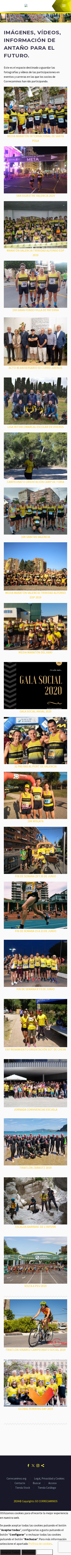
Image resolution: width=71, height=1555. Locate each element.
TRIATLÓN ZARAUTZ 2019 (35, 1167)
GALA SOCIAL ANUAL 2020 (35, 711)
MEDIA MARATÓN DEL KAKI (35, 652)
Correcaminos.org (16, 1478)
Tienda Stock (22, 1487)
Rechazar (28, 1552)
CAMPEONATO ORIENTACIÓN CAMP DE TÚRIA (35, 482)
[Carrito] (7, 5)
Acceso (52, 1483)
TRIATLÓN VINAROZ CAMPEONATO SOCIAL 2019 (35, 1350)
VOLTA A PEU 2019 (35, 1286)
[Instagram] (37, 1465)
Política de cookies (40, 1543)
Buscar (37, 1483)
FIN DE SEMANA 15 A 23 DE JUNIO (35, 931)
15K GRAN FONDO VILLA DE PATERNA (35, 310)
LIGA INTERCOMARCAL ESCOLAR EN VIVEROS (35, 427)
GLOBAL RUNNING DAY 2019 (35, 1409)
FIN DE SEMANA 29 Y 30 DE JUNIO (35, 876)
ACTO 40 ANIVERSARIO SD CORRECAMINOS (35, 368)
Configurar (44, 1552)
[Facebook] (28, 1465)
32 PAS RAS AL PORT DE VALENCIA (35, 766)
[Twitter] (33, 1465)
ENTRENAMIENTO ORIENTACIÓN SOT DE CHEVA (35, 1049)
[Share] (42, 1465)
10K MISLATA (35, 821)
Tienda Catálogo (47, 1487)
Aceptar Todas (10, 1552)
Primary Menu (64, 5)
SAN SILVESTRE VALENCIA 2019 (35, 195)
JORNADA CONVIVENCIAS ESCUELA (35, 1109)
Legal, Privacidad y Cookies (49, 1478)
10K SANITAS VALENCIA (35, 537)
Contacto (20, 1483)
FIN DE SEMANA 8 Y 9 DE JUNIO (36, 989)
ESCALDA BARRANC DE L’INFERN (35, 1226)
